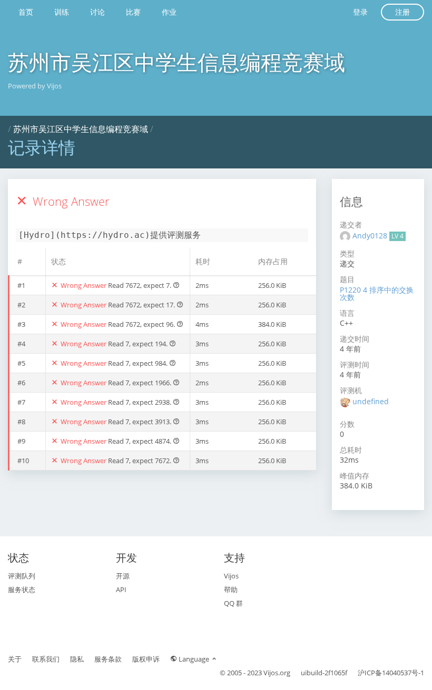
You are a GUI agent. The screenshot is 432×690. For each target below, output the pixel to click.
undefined (370, 401)
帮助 (231, 589)
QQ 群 (233, 603)
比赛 (133, 12)
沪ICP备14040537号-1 (391, 672)
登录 (360, 12)
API (121, 589)
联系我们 (46, 659)
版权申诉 (146, 659)
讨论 (97, 12)
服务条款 (108, 659)
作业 (169, 12)
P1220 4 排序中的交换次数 (377, 293)
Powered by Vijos (35, 86)
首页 (25, 12)
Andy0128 (370, 236)
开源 (123, 576)
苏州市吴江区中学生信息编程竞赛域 (176, 61)
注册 (402, 12)
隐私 (77, 659)
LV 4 (397, 236)
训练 (61, 12)
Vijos (231, 576)
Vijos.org (276, 672)
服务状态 (21, 589)
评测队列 (21, 576)
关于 (15, 659)
